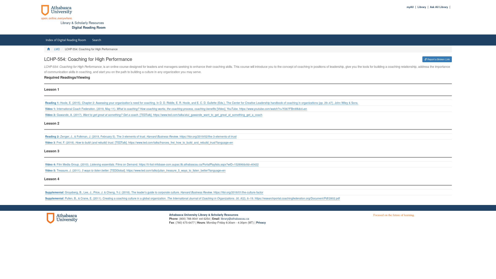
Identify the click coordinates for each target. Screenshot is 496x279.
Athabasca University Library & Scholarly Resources (203, 215)
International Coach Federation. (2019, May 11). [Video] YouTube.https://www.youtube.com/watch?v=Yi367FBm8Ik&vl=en (176, 109)
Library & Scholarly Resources (82, 22)
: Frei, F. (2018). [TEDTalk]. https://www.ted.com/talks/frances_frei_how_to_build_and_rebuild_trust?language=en (139, 142)
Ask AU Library (439, 7)
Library (422, 7)
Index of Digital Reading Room (66, 40)
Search (96, 40)
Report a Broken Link (438, 59)
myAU (410, 7)
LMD (57, 49)
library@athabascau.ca (235, 218)
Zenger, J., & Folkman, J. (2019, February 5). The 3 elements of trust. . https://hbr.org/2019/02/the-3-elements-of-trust (141, 136)
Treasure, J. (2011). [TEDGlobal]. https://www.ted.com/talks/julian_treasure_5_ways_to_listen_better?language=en (135, 170)
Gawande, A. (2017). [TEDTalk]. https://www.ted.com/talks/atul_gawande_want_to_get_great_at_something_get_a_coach (153, 115)
